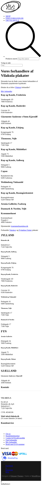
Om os (8, 434)
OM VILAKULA (12, 20)
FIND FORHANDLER (14, 18)
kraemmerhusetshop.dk (19, 226)
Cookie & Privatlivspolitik (15, 438)
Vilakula (18, 87)
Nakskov (12, 230)
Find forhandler (11, 440)
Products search (12, 59)
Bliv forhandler (6, 91)
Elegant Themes (17, 476)
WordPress (36, 476)
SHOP (8, 16)
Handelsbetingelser (13, 436)
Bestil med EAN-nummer (15, 444)
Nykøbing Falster (25, 230)
